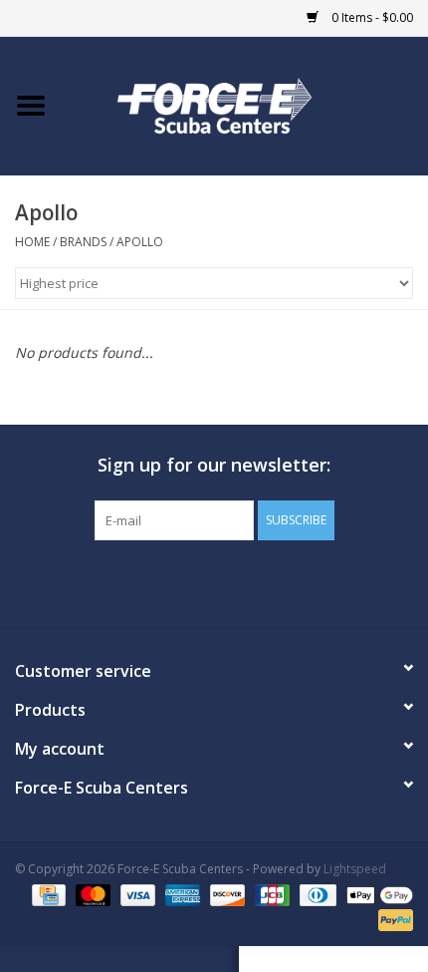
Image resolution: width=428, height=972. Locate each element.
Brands (83, 241)
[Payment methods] (47, 893)
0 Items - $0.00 (370, 17)
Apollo (139, 241)
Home (32, 241)
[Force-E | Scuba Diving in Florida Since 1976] (245, 104)
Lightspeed (354, 868)
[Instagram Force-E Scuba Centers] (286, 581)
